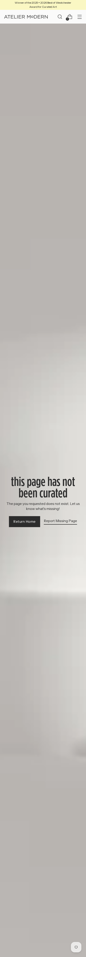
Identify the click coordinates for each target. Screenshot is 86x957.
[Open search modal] (59, 17)
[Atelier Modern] (26, 17)
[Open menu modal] (79, 17)
